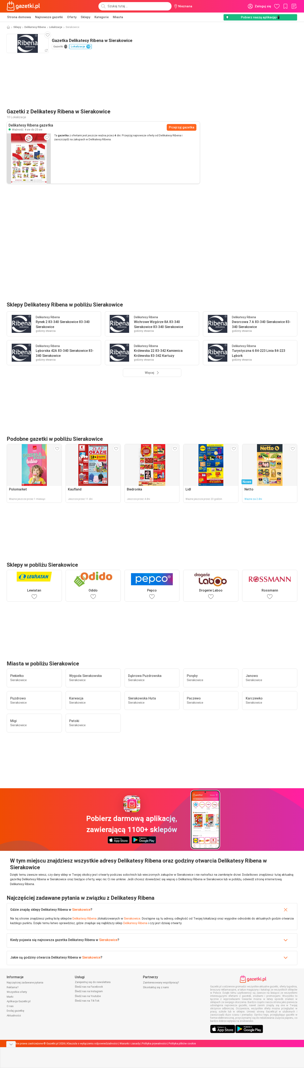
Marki (10, 996)
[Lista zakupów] (294, 6)
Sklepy (85, 17)
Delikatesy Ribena (35, 27)
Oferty (71, 17)
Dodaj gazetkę (15, 1010)
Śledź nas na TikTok (87, 1000)
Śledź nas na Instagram (89, 991)
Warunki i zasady (130, 1043)
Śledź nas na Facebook (89, 986)
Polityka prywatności (154, 1043)
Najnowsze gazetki (49, 17)
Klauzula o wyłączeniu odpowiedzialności (92, 1043)
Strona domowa (19, 17)
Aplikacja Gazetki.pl (19, 1001)
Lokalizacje (55, 27)
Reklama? (13, 987)
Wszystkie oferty (17, 991)
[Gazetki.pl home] (24, 6)
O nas (10, 1006)
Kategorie (101, 17)
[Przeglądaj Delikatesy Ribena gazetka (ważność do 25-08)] (29, 158)
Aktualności (14, 1015)
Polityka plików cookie (182, 1043)
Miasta (118, 17)
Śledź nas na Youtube (88, 996)
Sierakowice (81, 910)
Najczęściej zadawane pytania (25, 982)
